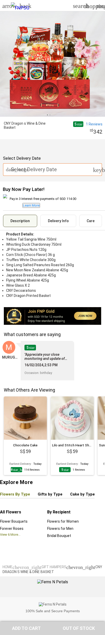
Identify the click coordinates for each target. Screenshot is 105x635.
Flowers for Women (63, 521)
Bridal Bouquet (59, 536)
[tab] (20, 221)
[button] (26, 628)
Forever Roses (11, 528)
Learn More (31, 205)
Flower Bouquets (14, 521)
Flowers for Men (60, 528)
